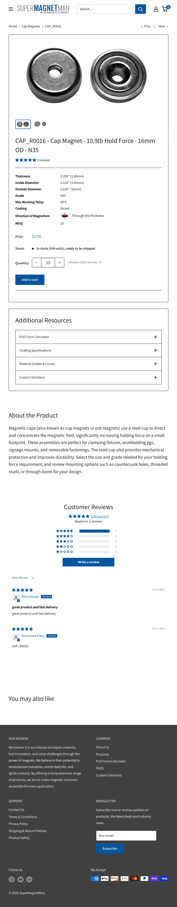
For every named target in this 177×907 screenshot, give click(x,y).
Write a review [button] (88, 562)
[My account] (156, 9)
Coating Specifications (35, 350)
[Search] (140, 9)
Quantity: (22, 263)
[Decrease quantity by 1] (36, 262)
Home (13, 26)
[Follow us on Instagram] (12, 879)
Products (102, 754)
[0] (165, 9)
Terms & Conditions (23, 817)
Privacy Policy (18, 823)
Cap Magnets (31, 26)
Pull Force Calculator (34, 337)
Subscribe (110, 848)
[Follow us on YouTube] (20, 879)
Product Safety (19, 837)
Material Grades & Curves (37, 363)
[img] (22, 590)
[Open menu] (11, 9)
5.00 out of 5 (100, 516)
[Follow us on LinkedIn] (29, 879)
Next (162, 26)
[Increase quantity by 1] (59, 262)
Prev (147, 26)
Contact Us (16, 809)
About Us (102, 747)
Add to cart (30, 279)
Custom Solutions (32, 377)
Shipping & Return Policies (28, 831)
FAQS (100, 768)
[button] (26, 160)
